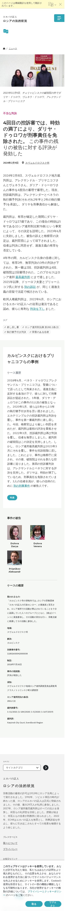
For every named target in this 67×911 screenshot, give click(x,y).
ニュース (13, 48)
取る (34, 904)
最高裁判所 (22, 277)
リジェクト (52, 904)
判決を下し (37, 309)
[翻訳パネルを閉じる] (60, 4)
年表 (12, 497)
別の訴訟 (30, 287)
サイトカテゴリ (14, 767)
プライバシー (10, 849)
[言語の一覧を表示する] (52, 4)
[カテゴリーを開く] (45, 768)
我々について (10, 843)
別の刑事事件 (21, 485)
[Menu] (59, 18)
